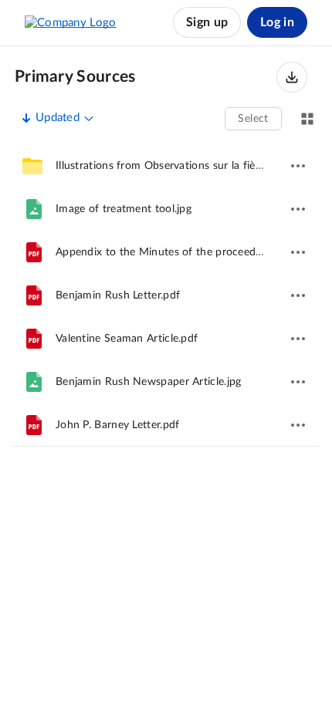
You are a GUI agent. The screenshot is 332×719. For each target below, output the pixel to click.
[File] (34, 209)
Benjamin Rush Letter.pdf (118, 295)
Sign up (207, 22)
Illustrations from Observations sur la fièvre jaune (178, 165)
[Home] (71, 22)
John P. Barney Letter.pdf (118, 425)
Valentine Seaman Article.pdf (127, 338)
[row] (166, 165)
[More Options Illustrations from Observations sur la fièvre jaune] (298, 165)
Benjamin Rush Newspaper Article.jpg (149, 381)
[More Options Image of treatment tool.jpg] (298, 209)
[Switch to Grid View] (307, 118)
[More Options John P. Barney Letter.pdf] (298, 425)
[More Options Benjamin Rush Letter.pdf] (298, 295)
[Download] (291, 77)
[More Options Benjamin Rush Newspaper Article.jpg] (298, 381)
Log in (277, 22)
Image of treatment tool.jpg (123, 209)
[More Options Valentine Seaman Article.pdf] (298, 338)
